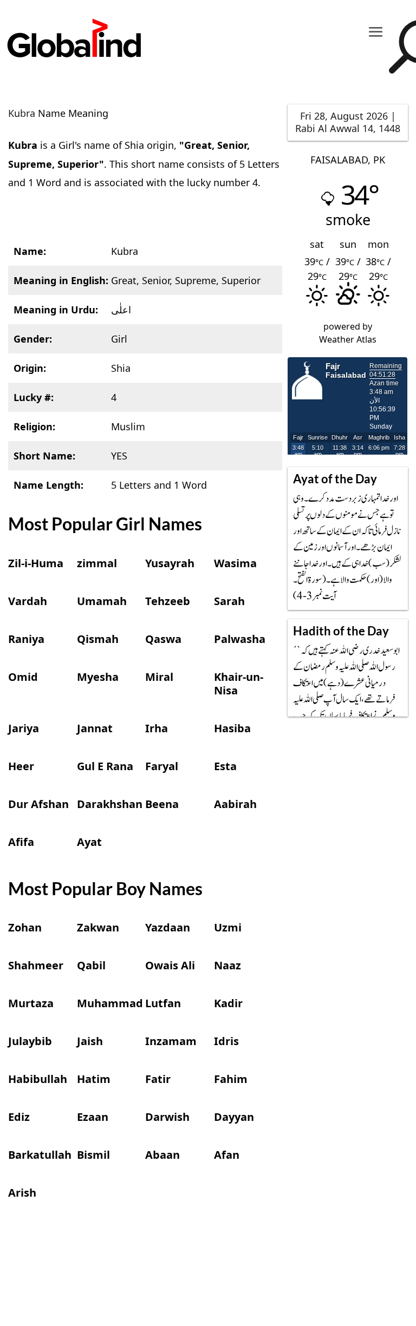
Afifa (21, 842)
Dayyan (234, 1117)
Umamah (102, 601)
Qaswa (163, 639)
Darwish (167, 1117)
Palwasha (239, 639)
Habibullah (37, 1079)
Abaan (162, 1154)
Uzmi (228, 927)
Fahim (231, 1079)
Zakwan (98, 927)
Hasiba (232, 728)
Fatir (158, 1079)
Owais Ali (170, 965)
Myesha (98, 676)
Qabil (91, 965)
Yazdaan (167, 927)
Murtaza (31, 1003)
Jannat (95, 728)
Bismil (93, 1154)
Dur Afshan (38, 804)
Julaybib (30, 1041)
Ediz (19, 1117)
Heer (21, 766)
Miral (159, 676)
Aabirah (235, 804)
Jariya (23, 728)
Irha (156, 728)
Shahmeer (35, 965)
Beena (162, 804)
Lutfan (163, 1003)
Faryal (161, 766)
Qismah (98, 639)
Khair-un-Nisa (238, 683)
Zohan (25, 927)
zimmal (97, 563)
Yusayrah (169, 563)
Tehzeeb (167, 601)
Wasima (235, 563)
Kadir (228, 1003)
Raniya (26, 639)
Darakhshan (109, 804)
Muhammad (110, 1003)
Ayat (89, 842)
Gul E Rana (105, 766)
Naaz (227, 965)
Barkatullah (40, 1154)
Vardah (27, 601)
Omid (23, 676)
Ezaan (92, 1117)
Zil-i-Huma (35, 563)
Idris (226, 1041)
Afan (226, 1154)
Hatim (93, 1079)
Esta (225, 766)
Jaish (90, 1041)
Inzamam (171, 1041)
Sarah (229, 601)
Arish (22, 1192)
